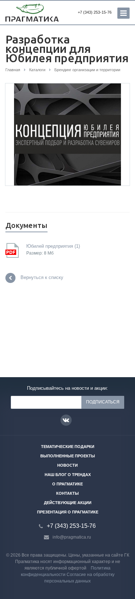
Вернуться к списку (42, 277)
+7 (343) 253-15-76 (95, 12)
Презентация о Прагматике (67, 512)
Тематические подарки (67, 446)
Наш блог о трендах (68, 474)
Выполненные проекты (67, 456)
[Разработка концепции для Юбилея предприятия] (67, 134)
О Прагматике (67, 484)
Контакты (67, 493)
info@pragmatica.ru (72, 537)
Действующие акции (67, 502)
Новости (67, 465)
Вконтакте (66, 420)
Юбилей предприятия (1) (53, 246)
